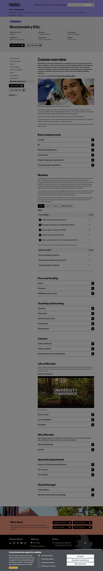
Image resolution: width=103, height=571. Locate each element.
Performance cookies (48, 566)
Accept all (80, 556)
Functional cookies (47, 559)
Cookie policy (13, 568)
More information (80, 564)
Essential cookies (47, 555)
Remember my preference (80, 560)
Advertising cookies (47, 562)
